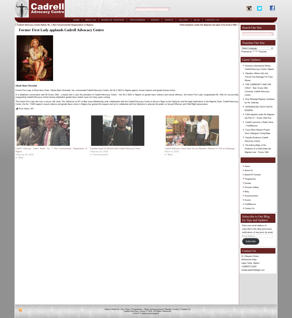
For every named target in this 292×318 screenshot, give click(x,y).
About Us (90, 20)
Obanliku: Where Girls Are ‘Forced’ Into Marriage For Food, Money (259, 77)
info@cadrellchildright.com (253, 270)
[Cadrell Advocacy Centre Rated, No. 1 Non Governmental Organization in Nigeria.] (51, 130)
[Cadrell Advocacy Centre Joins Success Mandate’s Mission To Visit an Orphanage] (200, 130)
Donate (155, 20)
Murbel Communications (150, 313)
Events (169, 20)
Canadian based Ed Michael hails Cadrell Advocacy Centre (115, 148)
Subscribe (251, 241)
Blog (197, 20)
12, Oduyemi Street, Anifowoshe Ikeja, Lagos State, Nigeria (250, 259)
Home (76, 20)
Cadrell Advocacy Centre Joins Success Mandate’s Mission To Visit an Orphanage (200, 148)
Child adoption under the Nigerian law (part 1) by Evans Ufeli (208, 25)
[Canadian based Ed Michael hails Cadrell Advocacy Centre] (126, 130)
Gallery (183, 20)
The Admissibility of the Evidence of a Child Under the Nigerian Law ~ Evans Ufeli (258, 148)
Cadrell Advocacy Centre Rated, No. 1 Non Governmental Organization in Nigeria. (55, 25)
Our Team (125, 309)
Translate (262, 51)
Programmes (137, 20)
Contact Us (212, 20)
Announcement (251, 196)
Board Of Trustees (112, 20)
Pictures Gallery (252, 187)
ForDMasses (250, 204)
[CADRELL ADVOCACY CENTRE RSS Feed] (20, 309)
